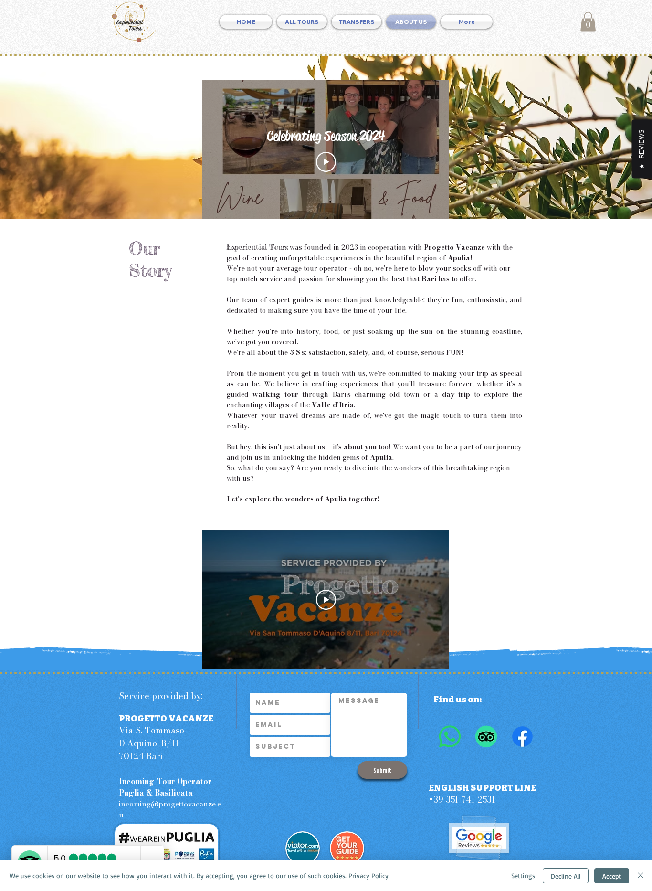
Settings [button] (523, 875)
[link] (588, 22)
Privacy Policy (368, 875)
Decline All (565, 876)
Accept (611, 876)
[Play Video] (326, 162)
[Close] (640, 875)
